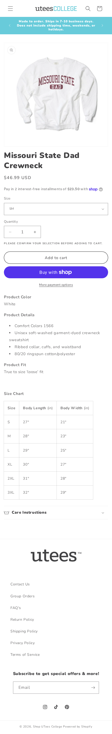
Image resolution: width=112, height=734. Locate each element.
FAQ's (15, 607)
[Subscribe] (93, 688)
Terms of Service (25, 654)
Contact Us (20, 584)
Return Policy (22, 619)
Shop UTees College (47, 727)
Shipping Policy (24, 631)
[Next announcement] (102, 25)
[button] (10, 8)
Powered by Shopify (77, 727)
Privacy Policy (22, 642)
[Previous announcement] (9, 25)
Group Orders (22, 596)
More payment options (56, 285)
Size (7, 198)
